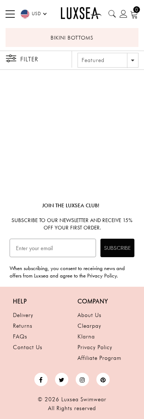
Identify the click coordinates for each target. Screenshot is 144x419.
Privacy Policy (95, 347)
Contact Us (27, 347)
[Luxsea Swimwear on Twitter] (61, 379)
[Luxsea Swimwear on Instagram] (82, 379)
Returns (22, 326)
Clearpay (89, 326)
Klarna (86, 336)
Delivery (23, 315)
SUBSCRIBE (117, 248)
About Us (90, 315)
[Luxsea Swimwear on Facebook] (41, 379)
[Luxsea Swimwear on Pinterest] (103, 379)
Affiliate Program (99, 358)
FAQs (20, 336)
